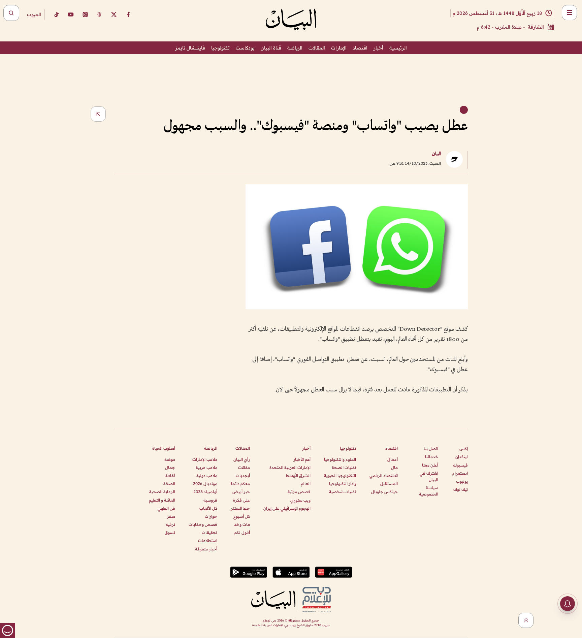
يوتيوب (462, 481)
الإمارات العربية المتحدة (290, 467)
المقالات (317, 48)
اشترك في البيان (429, 476)
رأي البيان (241, 459)
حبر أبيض (241, 491)
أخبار (378, 48)
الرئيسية (398, 48)
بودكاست (245, 48)
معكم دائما (240, 483)
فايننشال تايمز (190, 48)
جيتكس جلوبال (384, 491)
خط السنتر (240, 508)
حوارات (211, 516)
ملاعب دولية (206, 475)
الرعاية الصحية (162, 491)
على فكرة (241, 500)
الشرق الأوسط (298, 475)
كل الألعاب (208, 508)
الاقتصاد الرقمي (383, 475)
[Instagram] (85, 14)
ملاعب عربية (206, 467)
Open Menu (569, 12)
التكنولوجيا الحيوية (340, 475)
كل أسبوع (241, 516)
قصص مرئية (299, 491)
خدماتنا (431, 456)
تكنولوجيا (220, 48)
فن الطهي (166, 508)
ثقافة (170, 475)
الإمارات (339, 48)
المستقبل (389, 483)
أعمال (392, 459)
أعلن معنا (430, 465)
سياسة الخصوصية (428, 491)
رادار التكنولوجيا (342, 483)
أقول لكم (242, 532)
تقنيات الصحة (344, 467)
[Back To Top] (526, 620)
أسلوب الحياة (163, 448)
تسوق (170, 532)
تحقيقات (209, 532)
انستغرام (460, 473)
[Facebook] (128, 14)
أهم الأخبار (302, 459)
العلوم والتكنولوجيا (340, 459)
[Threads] (99, 14)
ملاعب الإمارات (204, 459)
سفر (171, 516)
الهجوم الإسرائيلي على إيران (287, 508)
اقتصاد (360, 48)
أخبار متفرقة (206, 548)
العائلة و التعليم (162, 500)
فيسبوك (460, 465)
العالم (306, 483)
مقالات (244, 467)
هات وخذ (242, 524)
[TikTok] (56, 14)
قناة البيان (271, 48)
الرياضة (294, 48)
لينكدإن (461, 456)
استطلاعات (207, 540)
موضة (169, 459)
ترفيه (170, 524)
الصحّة (169, 483)
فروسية (210, 500)
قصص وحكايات (203, 524)
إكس (463, 448)
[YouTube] (70, 14)
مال (394, 467)
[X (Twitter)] (113, 14)
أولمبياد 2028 (205, 491)
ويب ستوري (300, 500)
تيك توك (460, 489)
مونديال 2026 (205, 483)
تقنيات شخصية (342, 491)
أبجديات (243, 475)
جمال (170, 467)
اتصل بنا (431, 448)
